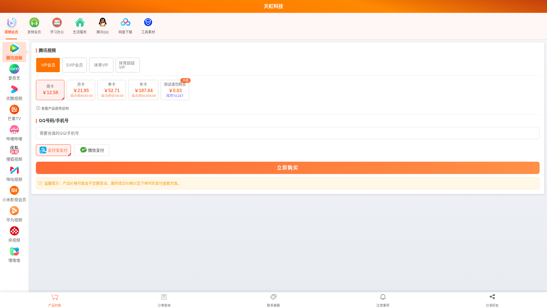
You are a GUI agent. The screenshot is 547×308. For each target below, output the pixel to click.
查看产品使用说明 (54, 108)
